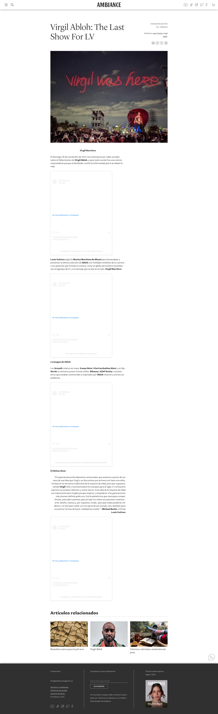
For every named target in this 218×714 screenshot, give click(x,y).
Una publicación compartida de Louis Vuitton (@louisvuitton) (81, 251)
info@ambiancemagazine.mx (61, 681)
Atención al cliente (57, 694)
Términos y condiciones (59, 687)
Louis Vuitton (158, 33)
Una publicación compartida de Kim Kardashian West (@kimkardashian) (81, 462)
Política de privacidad (58, 690)
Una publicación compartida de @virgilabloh (81, 354)
